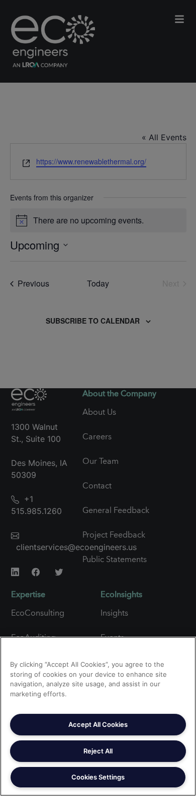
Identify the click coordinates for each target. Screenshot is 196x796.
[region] (98, 716)
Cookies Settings (98, 777)
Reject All (98, 751)
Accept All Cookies (98, 724)
